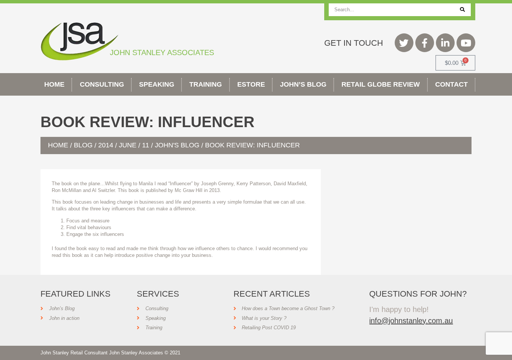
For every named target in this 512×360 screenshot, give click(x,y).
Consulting (102, 84)
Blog (83, 145)
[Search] (462, 9)
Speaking (156, 84)
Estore (251, 84)
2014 (105, 145)
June (127, 145)
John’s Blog (303, 84)
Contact (451, 84)
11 (145, 145)
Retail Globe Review (380, 84)
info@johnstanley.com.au (411, 320)
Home (54, 84)
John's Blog (177, 145)
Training (205, 84)
